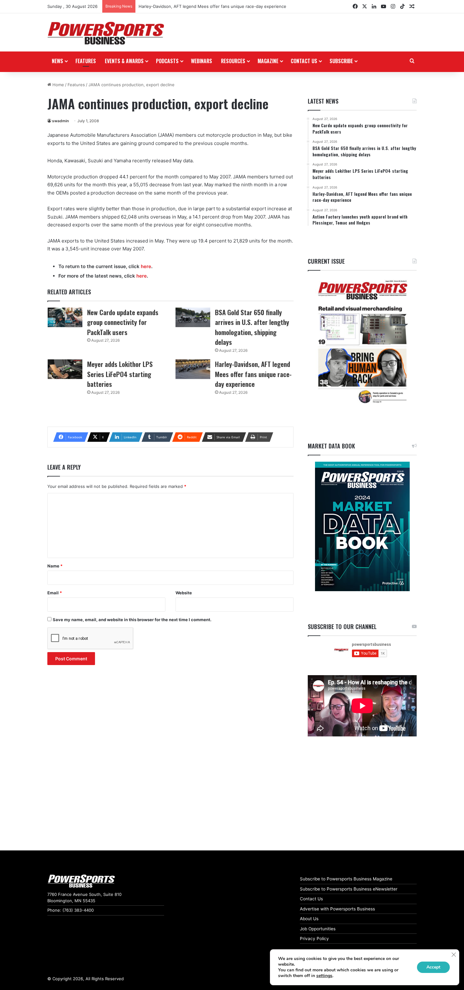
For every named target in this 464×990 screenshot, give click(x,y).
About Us (309, 918)
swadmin (60, 120)
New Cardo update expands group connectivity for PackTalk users (122, 322)
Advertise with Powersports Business (337, 908)
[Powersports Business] (105, 33)
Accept (433, 967)
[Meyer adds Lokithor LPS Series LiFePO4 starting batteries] (65, 369)
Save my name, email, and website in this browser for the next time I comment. (132, 619)
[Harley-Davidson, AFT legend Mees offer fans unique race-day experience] (192, 369)
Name (54, 565)
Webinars (201, 61)
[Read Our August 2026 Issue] (362, 342)
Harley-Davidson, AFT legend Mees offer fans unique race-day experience (212, 6)
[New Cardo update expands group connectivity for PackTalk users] (65, 317)
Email (54, 592)
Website (183, 592)
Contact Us (311, 898)
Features (85, 61)
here (146, 266)
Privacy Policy (314, 938)
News (57, 61)
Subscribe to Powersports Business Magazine (346, 878)
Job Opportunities (318, 928)
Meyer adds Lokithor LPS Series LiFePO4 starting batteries (120, 374)
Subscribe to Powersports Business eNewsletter (348, 888)
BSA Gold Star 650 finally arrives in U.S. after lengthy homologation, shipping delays (252, 327)
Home (57, 84)
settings (324, 976)
